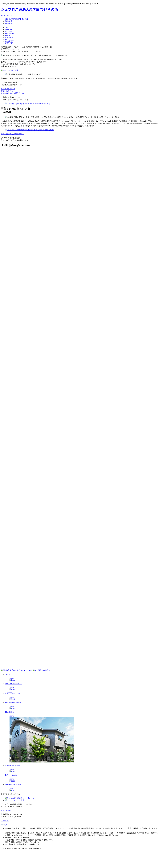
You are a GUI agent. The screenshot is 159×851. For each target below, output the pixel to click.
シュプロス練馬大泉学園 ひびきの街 (29, 9)
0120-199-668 (6, 810)
